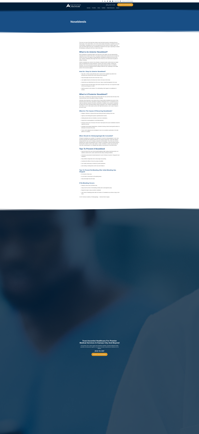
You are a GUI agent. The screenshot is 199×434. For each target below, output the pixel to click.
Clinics (98, 7)
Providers (94, 7)
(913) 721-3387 (99, 351)
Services (88, 7)
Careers (117, 7)
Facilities (103, 7)
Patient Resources (111, 7)
